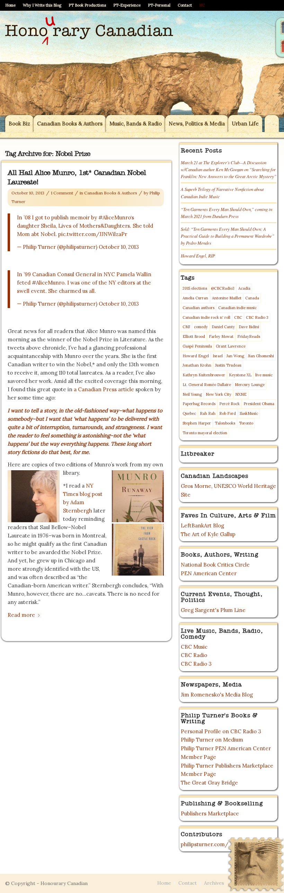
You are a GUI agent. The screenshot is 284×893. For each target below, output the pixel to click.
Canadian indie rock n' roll (206, 317)
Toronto (246, 423)
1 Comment (62, 192)
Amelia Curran (195, 298)
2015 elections (195, 288)
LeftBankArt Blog (202, 525)
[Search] (272, 123)
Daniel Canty (223, 326)
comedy (201, 326)
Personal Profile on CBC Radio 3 (221, 731)
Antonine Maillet (226, 298)
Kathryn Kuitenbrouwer (204, 375)
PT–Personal (159, 5)
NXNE (241, 394)
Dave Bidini (249, 326)
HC (202, 5)
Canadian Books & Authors (110, 192)
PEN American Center (209, 573)
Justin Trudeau (228, 365)
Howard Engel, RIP (198, 256)
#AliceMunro (114, 217)
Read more (21, 615)
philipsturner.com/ (204, 844)
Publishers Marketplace (210, 813)
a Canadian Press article (104, 389)
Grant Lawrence (231, 346)
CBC (238, 317)
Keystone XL (240, 375)
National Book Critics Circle (215, 564)
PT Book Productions (87, 5)
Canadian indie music (237, 307)
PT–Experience (127, 5)
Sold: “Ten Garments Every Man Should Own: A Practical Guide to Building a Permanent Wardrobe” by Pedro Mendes (227, 236)
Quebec (189, 413)
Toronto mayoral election (205, 432)
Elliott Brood (194, 336)
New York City (218, 394)
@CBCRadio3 (222, 288)
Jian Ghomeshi (261, 355)
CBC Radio (194, 655)
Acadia (244, 288)
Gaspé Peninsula (197, 346)
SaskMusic (249, 413)
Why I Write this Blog (42, 5)
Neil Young (192, 394)
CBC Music (194, 647)
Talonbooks (225, 423)
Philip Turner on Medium (212, 739)
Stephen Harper (197, 423)
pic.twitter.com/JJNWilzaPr (92, 234)
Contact (185, 5)
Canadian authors (198, 307)
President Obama (258, 403)
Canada (252, 298)
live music (264, 375)
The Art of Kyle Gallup (208, 534)
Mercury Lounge (250, 384)
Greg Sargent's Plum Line (213, 610)
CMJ (186, 326)
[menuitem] (12, 5)
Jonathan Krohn (197, 365)
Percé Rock (229, 403)
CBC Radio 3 (257, 317)
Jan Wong (235, 355)
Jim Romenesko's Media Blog (217, 694)
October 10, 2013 (119, 247)
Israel (218, 355)
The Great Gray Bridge (209, 782)
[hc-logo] (89, 63)
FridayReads (248, 336)
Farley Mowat (221, 336)
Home (10, 5)
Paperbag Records (199, 403)
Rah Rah (207, 413)
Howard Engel (196, 355)
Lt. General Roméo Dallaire (207, 384)
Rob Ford (227, 413)
